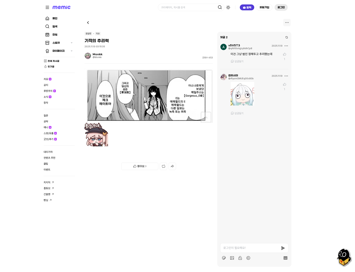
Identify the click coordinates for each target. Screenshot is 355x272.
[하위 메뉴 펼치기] (71, 43)
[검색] (220, 7)
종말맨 (88, 33)
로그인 (281, 7)
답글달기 (239, 61)
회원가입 (264, 7)
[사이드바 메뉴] (47, 7)
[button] (139, 166)
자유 (98, 33)
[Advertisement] (149, 257)
